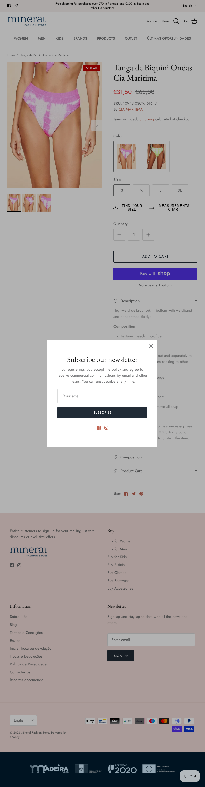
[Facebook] (99, 428)
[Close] (151, 346)
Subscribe (102, 412)
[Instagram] (106, 428)
